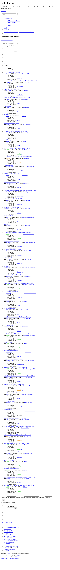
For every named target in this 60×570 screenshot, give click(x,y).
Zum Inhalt (3, 11)
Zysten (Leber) (7, 106)
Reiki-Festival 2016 (8, 300)
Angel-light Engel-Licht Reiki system (13, 274)
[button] (4, 48)
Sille (7, 310)
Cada (7, 419)
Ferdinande (8, 259)
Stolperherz (9, 200)
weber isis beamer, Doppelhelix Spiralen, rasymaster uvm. (18, 451)
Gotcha (8, 124)
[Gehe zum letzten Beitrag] (21, 78)
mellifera (8, 478)
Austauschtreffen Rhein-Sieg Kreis (12, 207)
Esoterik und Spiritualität (27, 217)
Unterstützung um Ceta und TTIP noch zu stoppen (16, 443)
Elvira (7, 301)
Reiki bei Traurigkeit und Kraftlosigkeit (13, 199)
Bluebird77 (8, 402)
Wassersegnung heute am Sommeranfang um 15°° (16, 367)
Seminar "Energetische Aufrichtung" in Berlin (15, 384)
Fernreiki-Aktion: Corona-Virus (11, 173)
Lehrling (8, 149)
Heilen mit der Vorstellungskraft (11, 182)
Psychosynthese (8, 409)
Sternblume (9, 251)
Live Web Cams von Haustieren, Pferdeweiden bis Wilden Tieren (20, 190)
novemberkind (9, 360)
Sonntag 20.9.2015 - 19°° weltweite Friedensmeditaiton (17, 333)
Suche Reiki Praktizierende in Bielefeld (13, 359)
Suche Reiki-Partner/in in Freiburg (12, 249)
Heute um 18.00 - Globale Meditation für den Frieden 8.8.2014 (19, 485)
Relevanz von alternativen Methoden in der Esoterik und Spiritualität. (21, 80)
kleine (7, 116)
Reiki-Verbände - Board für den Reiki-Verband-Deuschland (18, 156)
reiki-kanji (8, 90)
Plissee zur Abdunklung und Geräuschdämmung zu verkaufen (19, 426)
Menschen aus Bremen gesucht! (11, 123)
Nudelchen (8, 225)
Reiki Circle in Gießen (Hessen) (12, 72)
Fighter (7, 99)
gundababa (8, 453)
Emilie (7, 175)
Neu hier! (6, 224)
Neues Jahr (6, 114)
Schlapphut (8, 242)
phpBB (8, 553)
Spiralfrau (8, 436)
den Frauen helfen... (9, 460)
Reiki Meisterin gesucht (9, 401)
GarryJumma (9, 82)
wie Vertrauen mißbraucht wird (11, 468)
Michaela (8, 158)
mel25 (7, 318)
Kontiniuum (9, 191)
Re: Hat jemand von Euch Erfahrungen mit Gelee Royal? (18, 232)
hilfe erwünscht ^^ (8, 215)
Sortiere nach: (20, 497)
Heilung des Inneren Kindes (11, 350)
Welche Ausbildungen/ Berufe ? (11, 241)
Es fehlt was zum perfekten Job (11, 89)
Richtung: (42, 497)
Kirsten (8, 73)
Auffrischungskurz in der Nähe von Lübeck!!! (15, 418)
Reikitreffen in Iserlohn (9, 258)
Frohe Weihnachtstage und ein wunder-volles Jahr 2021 (17, 148)
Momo (7, 141)
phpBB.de (17, 555)
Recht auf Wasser (8, 342)
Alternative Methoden (28, 234)
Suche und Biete (26, 73)
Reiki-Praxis (25, 99)
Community (26, 158)
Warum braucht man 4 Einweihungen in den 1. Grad (17, 97)
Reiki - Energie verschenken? (11, 291)
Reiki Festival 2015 (8, 325)
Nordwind (8, 377)
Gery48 (8, 132)
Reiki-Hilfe (25, 132)
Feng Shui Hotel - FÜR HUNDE (12, 392)
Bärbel (7, 208)
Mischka (8, 107)
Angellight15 (9, 276)
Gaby (7, 217)
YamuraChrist (9, 166)
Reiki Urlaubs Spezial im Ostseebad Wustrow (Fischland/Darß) (19, 376)
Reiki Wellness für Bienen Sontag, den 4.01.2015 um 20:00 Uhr (19, 477)
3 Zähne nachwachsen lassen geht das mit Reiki (15, 131)
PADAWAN (9, 352)
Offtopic (27, 82)
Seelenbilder (7, 266)
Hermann (8, 183)
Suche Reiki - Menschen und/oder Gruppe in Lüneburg (17, 317)
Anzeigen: (4, 497)
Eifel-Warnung (7, 140)
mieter (7, 394)
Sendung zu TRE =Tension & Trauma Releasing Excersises (18, 283)
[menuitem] (13, 21)
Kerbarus (8, 267)
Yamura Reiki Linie (8, 165)
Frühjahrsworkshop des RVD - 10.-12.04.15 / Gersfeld (17, 435)
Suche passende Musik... (10, 308)
